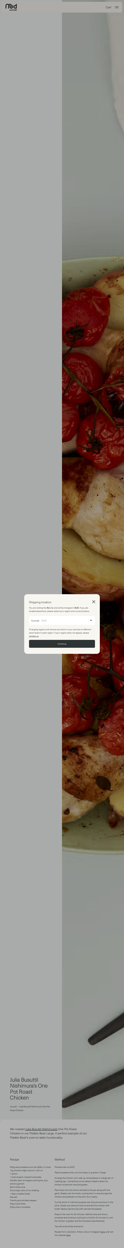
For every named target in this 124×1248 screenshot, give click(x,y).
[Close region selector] (93, 601)
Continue (62, 643)
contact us (34, 636)
